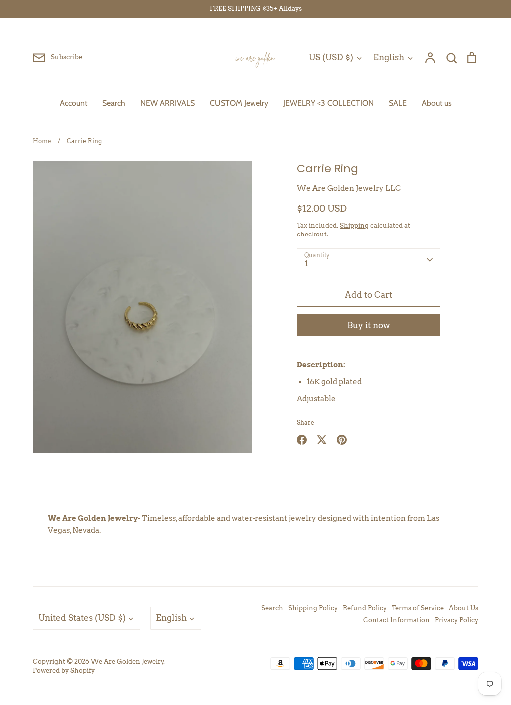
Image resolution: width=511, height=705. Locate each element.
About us (437, 103)
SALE (398, 103)
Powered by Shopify (64, 670)
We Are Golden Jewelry (127, 661)
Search (113, 103)
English (388, 57)
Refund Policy (365, 608)
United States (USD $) (82, 618)
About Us (463, 608)
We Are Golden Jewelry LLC (349, 188)
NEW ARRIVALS (167, 103)
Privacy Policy (456, 620)
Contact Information (396, 620)
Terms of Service (418, 608)
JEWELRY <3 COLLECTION (328, 103)
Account (73, 103)
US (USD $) (331, 57)
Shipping (354, 225)
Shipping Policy (313, 608)
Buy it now (368, 325)
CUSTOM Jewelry (239, 103)
